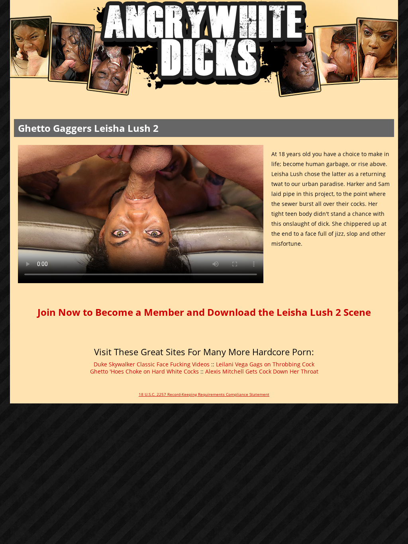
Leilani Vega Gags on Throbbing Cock (265, 364)
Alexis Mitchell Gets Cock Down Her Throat (261, 371)
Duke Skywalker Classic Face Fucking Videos (152, 364)
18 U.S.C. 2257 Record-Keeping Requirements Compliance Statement (204, 394)
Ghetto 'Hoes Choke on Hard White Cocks (144, 371)
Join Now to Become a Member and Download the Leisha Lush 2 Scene (204, 312)
